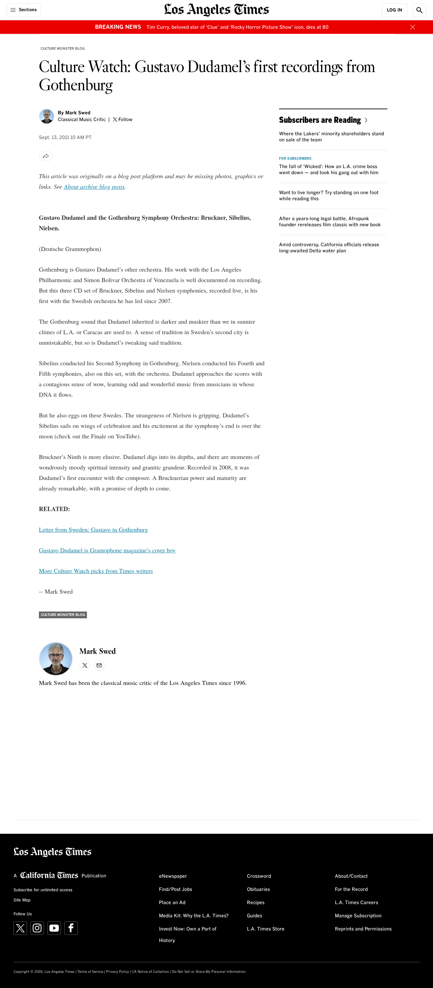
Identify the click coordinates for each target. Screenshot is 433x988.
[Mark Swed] (46, 116)
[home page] (216, 9)
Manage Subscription (358, 916)
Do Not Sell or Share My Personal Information (209, 971)
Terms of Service (90, 971)
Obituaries (258, 889)
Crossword (259, 876)
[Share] (46, 156)
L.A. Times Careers (356, 902)
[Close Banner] (412, 27)
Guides (254, 916)
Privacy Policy (117, 971)
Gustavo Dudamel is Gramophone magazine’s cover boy (107, 550)
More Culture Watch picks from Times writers (96, 571)
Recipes (256, 902)
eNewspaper (173, 876)
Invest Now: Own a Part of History (187, 935)
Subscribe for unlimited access (43, 890)
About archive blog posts (94, 186)
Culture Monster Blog (63, 48)
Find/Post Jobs (175, 889)
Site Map (22, 900)
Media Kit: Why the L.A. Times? (194, 916)
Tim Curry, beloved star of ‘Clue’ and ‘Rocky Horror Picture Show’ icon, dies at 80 (237, 27)
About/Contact (351, 876)
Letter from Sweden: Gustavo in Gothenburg (93, 529)
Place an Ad (172, 902)
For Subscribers (295, 158)
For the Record (351, 889)
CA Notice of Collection (150, 971)
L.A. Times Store (265, 929)
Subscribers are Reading (320, 119)
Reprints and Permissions (363, 929)
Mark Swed (77, 113)
